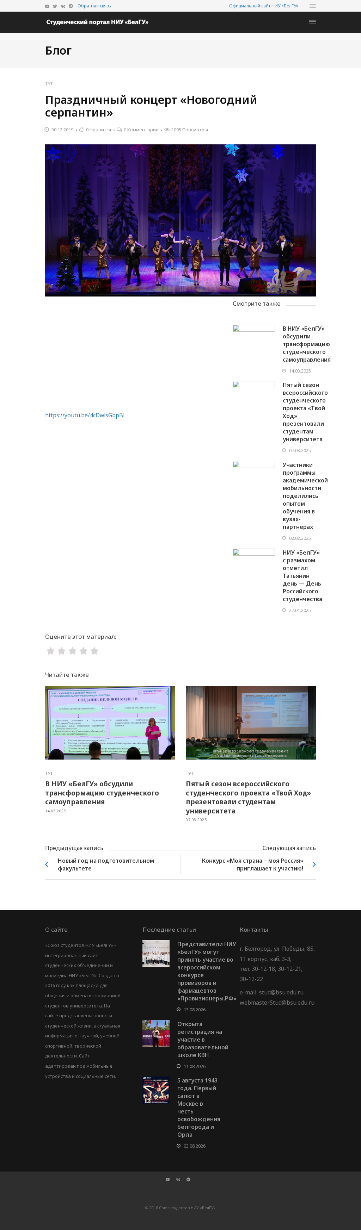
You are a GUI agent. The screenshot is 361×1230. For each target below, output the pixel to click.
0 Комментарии (141, 129)
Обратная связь (94, 6)
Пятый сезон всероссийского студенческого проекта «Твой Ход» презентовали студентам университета (248, 797)
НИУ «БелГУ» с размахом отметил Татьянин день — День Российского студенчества (302, 576)
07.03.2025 (300, 450)
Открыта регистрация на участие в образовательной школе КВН (202, 1039)
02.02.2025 (300, 538)
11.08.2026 (195, 1066)
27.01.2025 (300, 610)
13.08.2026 (195, 1009)
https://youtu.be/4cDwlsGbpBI (85, 415)
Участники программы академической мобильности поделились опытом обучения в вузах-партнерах (305, 496)
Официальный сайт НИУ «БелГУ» (263, 6)
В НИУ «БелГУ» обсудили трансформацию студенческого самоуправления (307, 344)
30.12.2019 (62, 129)
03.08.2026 (195, 1146)
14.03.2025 (300, 371)
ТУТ (49, 83)
